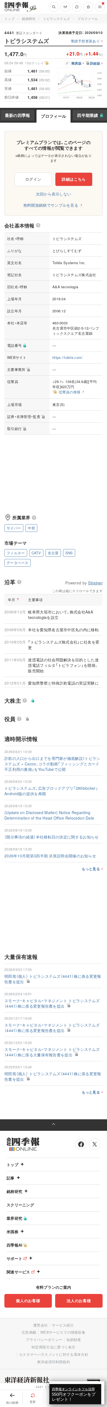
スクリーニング (20, 1204)
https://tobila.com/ (67, 357)
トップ (9, 18)
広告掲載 (29, 1332)
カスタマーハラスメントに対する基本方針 (53, 1354)
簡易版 (76, 63)
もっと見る (91, 868)
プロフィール (53, 116)
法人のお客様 (79, 1300)
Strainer (95, 583)
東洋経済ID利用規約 (53, 1361)
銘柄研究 (28, 18)
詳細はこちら (74, 179)
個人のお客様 (28, 1300)
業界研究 (14, 1218)
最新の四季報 (17, 115)
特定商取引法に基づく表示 (53, 1347)
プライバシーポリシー (44, 1339)
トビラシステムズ (56, 18)
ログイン (33, 179)
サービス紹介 (63, 1325)
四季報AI (14, 1245)
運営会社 (40, 1325)
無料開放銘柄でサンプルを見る (50, 205)
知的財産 (73, 1339)
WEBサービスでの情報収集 (62, 1332)
